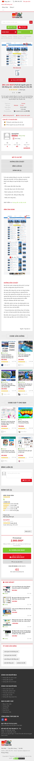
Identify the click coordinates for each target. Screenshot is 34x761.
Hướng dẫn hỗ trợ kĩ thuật (9, 681)
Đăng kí (12, 7)
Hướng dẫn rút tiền (7, 694)
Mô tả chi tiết (17, 157)
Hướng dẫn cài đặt (17, 161)
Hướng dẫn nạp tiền (8, 679)
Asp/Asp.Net (22, 353)
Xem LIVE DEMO (17, 80)
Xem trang (17, 138)
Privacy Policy (4, 752)
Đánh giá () (17, 170)
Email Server (6, 710)
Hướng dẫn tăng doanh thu (10, 696)
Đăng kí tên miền (7, 704)
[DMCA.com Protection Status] (19, 758)
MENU (19, 32)
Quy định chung (12, 748)
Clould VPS (5, 708)
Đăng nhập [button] (5, 7)
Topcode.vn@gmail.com (23, 750)
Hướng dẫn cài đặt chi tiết (19, 202)
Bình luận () (17, 166)
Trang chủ (4, 36)
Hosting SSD (6, 706)
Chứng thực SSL (7, 712)
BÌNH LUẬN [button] (27, 480)
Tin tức (22, 105)
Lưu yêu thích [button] (17, 561)
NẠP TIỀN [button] (12, 27)
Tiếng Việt (7, 1)
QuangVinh (6, 519)
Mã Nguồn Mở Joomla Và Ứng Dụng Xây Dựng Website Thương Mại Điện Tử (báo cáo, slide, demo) (21, 632)
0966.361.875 (18, 1)
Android (4, 419)
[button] (17, 556)
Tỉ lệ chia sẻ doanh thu (8, 692)
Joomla (23, 103)
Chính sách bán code (8, 688)
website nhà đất (21, 663)
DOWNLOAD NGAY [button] (18, 550)
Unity (20, 419)
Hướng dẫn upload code (9, 690)
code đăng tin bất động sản (11, 659)
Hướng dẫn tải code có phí (10, 677)
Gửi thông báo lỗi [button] (9, 115)
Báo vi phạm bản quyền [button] (23, 115)
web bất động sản (9, 663)
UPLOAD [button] (23, 27)
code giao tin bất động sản (11, 651)
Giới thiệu (3, 748)
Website (16, 105)
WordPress (5, 353)
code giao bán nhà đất (10, 655)
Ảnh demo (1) (17, 67)
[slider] (13, 89)
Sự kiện (21, 748)
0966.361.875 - (10, 750)
